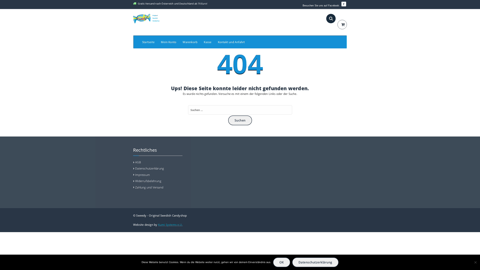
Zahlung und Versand (149, 187)
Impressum (142, 175)
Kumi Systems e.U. (170, 224)
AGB (138, 162)
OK (281, 262)
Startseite (148, 42)
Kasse (207, 42)
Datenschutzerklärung (149, 168)
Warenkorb (190, 42)
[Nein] (475, 262)
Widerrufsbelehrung (148, 181)
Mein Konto (168, 42)
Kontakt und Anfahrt (231, 42)
